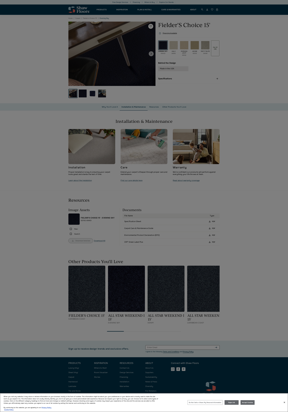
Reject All (231, 402)
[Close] (284, 402)
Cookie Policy (9, 410)
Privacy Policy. (47, 408)
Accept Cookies (247, 402)
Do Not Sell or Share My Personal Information (205, 402)
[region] (144, 402)
